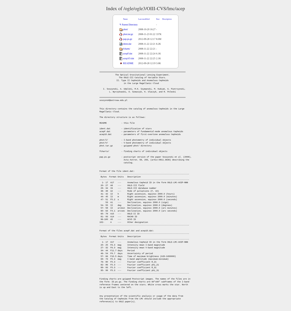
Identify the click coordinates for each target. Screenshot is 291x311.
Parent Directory (130, 24)
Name (125, 19)
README (128, 63)
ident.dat (127, 44)
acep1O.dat (128, 58)
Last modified (144, 19)
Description (167, 19)
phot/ (125, 29)
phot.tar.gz (128, 34)
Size (158, 19)
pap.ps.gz (127, 39)
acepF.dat (127, 53)
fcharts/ (126, 48)
